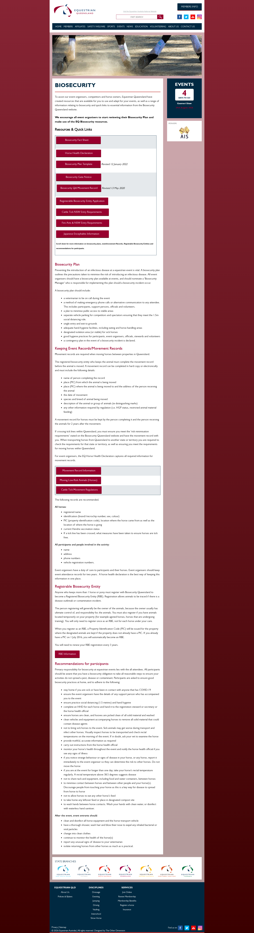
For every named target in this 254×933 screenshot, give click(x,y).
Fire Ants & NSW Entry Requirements (82, 222)
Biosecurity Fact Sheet (78, 139)
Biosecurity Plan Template (78, 164)
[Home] (82, 10)
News (130, 26)
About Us (173, 26)
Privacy (55, 927)
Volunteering (158, 26)
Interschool (96, 913)
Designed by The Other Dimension (109, 930)
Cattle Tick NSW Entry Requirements (82, 211)
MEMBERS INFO (189, 6)
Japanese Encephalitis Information (82, 233)
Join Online (127, 892)
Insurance (127, 909)
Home (58, 26)
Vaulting (96, 909)
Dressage (96, 892)
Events (121, 26)
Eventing (96, 896)
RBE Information (67, 653)
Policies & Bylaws (65, 896)
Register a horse (127, 905)
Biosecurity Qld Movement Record (78, 187)
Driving (96, 905)
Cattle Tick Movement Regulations (79, 489)
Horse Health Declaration (78, 153)
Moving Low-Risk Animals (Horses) (78, 480)
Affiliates (80, 26)
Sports (111, 26)
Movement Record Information (78, 470)
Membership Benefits (127, 900)
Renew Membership (127, 896)
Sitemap (62, 927)
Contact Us (188, 26)
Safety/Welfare (96, 26)
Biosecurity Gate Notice (78, 177)
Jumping (96, 900)
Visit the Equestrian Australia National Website (140, 11)
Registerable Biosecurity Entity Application (82, 200)
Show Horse (96, 918)
